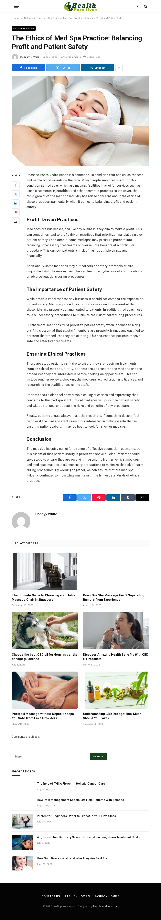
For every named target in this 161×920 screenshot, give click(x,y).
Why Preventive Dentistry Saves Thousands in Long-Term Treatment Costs (88, 837)
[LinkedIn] (16, 203)
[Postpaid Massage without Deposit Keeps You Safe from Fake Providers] (45, 690)
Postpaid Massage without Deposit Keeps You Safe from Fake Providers (43, 716)
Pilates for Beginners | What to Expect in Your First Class (76, 816)
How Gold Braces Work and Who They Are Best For (72, 858)
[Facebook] (16, 185)
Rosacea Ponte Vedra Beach (47, 175)
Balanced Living (23, 28)
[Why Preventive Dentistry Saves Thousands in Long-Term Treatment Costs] (22, 842)
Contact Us (51, 896)
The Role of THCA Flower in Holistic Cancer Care (71, 783)
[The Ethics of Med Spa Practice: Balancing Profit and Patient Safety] (80, 121)
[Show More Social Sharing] (119, 67)
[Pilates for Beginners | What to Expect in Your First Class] (22, 821)
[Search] (145, 6)
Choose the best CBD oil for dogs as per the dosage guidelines (45, 657)
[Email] (16, 221)
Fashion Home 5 (107, 896)
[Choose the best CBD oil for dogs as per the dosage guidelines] (45, 630)
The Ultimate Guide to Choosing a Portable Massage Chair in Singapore (43, 597)
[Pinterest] (16, 212)
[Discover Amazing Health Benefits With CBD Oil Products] (116, 630)
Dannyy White (31, 57)
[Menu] (16, 6)
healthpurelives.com (105, 906)
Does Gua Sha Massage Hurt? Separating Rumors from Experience (113, 597)
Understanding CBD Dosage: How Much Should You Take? (112, 716)
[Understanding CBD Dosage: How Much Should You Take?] (116, 690)
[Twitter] (16, 194)
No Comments (72, 57)
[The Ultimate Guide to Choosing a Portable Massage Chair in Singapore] (45, 571)
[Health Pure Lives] (80, 6)
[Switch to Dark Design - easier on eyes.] (138, 6)
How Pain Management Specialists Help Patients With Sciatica (80, 800)
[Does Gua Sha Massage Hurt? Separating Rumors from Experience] (116, 571)
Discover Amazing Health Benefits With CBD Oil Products (115, 657)
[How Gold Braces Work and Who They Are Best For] (22, 863)
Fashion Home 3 (77, 896)
